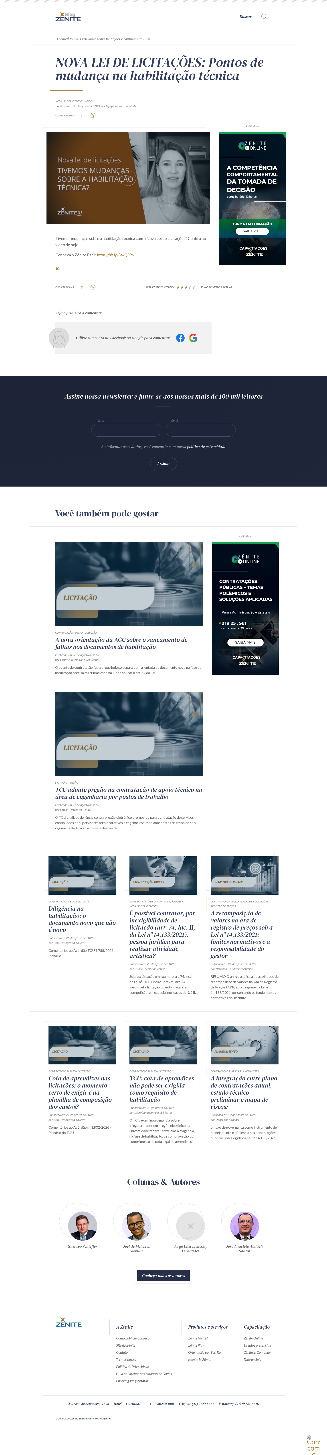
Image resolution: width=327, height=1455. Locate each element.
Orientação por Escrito (204, 1352)
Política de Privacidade (132, 1366)
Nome (100, 420)
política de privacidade (206, 446)
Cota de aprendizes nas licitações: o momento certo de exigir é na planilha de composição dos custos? (80, 1092)
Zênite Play (196, 1345)
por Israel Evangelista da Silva (66, 943)
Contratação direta (142, 901)
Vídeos (89, 101)
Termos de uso (126, 1359)
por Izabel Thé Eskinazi (225, 1120)
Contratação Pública (69, 632)
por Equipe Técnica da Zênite (118, 106)
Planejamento (249, 1071)
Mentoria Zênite (199, 1359)
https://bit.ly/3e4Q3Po (115, 254)
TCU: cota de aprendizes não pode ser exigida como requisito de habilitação (161, 1089)
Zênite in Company (257, 1352)
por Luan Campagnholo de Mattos (150, 1112)
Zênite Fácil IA (198, 1338)
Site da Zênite (125, 1345)
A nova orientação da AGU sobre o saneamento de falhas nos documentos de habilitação (121, 643)
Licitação (91, 632)
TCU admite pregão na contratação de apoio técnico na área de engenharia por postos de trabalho (128, 793)
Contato (122, 1352)
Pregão (73, 782)
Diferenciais (252, 1359)
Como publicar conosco (132, 1338)
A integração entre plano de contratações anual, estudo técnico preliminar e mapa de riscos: (244, 1092)
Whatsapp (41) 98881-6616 (239, 1403)
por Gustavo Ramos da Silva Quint (76, 660)
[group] (82, 1229)
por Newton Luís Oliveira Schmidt (231, 969)
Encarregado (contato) (132, 1381)
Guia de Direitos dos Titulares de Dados (144, 1373)
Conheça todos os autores (163, 1275)
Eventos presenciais (258, 1345)
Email (174, 420)
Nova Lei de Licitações (69, 101)
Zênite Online (253, 1338)
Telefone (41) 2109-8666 (196, 1403)
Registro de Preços (223, 906)
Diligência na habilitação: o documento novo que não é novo (82, 919)
